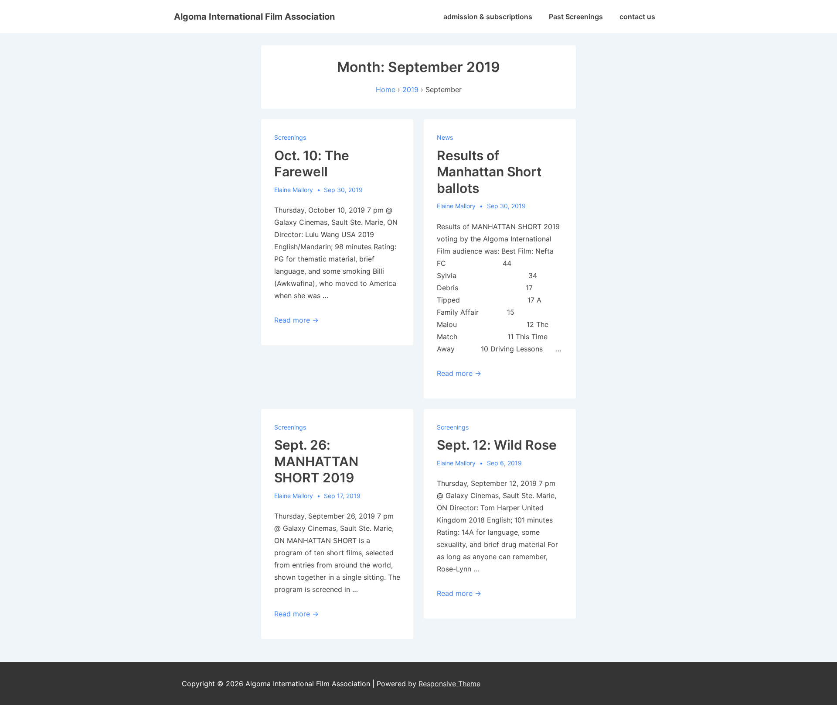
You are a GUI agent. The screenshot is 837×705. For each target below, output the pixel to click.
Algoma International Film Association (254, 16)
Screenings (290, 137)
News (445, 137)
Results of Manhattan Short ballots (489, 172)
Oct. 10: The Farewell (311, 164)
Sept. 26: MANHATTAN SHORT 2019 (316, 461)
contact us (637, 16)
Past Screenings (576, 16)
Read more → (296, 320)
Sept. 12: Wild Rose (497, 445)
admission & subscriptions (487, 16)
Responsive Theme (449, 683)
